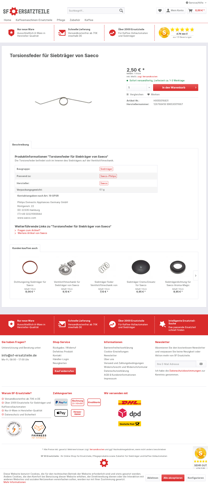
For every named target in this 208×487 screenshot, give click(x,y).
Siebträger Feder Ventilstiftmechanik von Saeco (104, 284)
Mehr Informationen (15, 482)
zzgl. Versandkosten (147, 76)
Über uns (109, 359)
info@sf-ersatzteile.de (19, 355)
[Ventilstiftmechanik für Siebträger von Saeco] (67, 267)
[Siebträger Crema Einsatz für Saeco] (141, 267)
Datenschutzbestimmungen (185, 370)
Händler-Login (61, 359)
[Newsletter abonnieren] (201, 364)
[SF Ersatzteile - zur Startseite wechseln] (27, 11)
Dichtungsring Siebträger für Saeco (30, 284)
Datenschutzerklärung (116, 370)
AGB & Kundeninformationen (120, 374)
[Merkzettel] (159, 10)
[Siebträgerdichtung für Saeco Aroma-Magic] (178, 267)
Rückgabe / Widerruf (64, 347)
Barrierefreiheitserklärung (118, 347)
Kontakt (57, 355)
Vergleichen (136, 94)
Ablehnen (152, 477)
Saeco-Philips (108, 176)
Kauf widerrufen (64, 371)
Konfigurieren (196, 477)
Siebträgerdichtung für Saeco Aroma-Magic (178, 284)
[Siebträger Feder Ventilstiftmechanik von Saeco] (104, 267)
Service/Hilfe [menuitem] (196, 2)
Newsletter (110, 355)
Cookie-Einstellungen (116, 351)
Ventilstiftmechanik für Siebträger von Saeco (67, 284)
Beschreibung (20, 144)
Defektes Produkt (63, 351)
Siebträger (106, 169)
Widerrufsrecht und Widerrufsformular (125, 367)
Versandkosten (97, 449)
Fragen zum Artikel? (28, 230)
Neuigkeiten (60, 363)
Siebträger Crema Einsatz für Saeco (141, 284)
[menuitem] (96, 10)
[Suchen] (121, 10)
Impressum (110, 378)
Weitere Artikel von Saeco (32, 233)
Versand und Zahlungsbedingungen (124, 363)
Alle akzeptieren (172, 477)
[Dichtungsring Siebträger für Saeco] (30, 267)
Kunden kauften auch (25, 248)
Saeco (103, 183)
